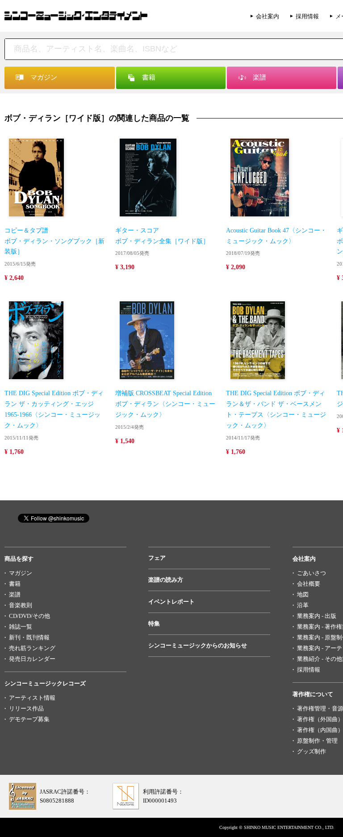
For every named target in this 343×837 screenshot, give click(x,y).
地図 (303, 594)
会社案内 (267, 16)
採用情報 (307, 16)
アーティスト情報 (32, 697)
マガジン (20, 573)
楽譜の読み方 (165, 579)
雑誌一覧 (20, 626)
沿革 (303, 605)
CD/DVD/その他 (29, 616)
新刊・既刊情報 (29, 637)
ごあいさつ (311, 573)
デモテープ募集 (29, 719)
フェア (157, 557)
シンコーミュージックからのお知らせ (197, 645)
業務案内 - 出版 (316, 616)
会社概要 (308, 583)
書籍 (15, 583)
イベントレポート (171, 601)
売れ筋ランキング (32, 648)
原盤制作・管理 (317, 740)
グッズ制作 (311, 751)
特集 (154, 623)
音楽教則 (20, 605)
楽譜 (15, 594)
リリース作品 (26, 708)
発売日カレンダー (32, 658)
